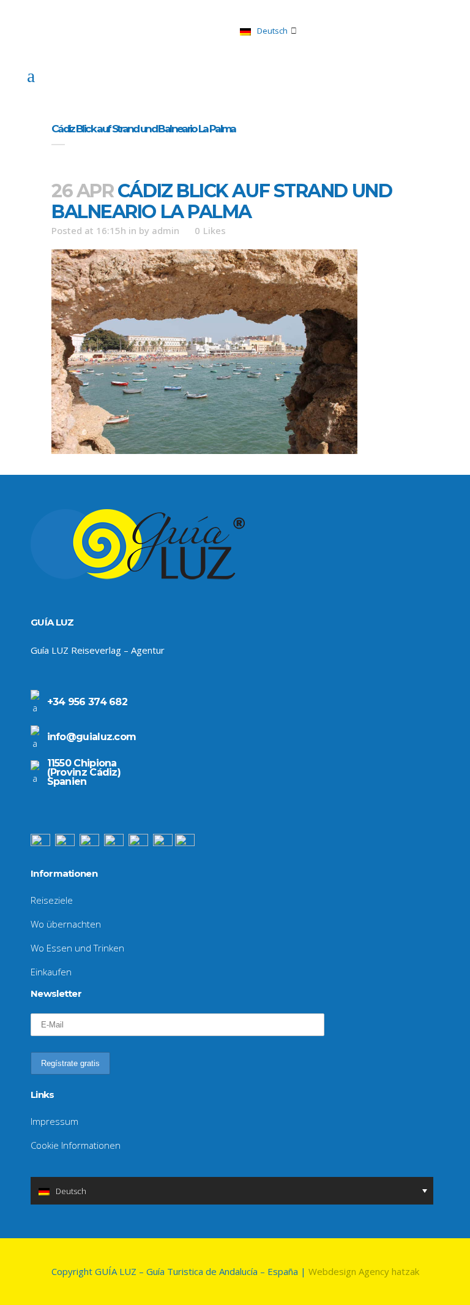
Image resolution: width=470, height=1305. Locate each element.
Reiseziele (52, 900)
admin (165, 230)
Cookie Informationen (76, 1145)
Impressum (54, 1121)
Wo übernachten (66, 924)
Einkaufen (51, 972)
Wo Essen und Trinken (77, 948)
